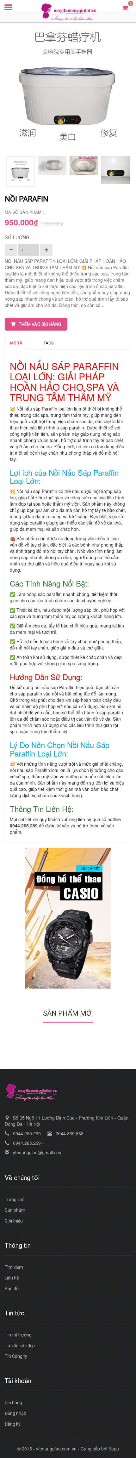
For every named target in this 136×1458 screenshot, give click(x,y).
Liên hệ (12, 1277)
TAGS (49, 343)
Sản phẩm (15, 1210)
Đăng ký (13, 1424)
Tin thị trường (18, 1334)
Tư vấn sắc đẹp (20, 1345)
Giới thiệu (14, 1220)
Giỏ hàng (13, 1402)
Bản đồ (12, 1288)
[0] (125, 7)
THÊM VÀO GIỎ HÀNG (40, 324)
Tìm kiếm (14, 1267)
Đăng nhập (15, 1413)
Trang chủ (15, 1199)
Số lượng (17, 238)
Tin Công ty (16, 1356)
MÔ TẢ (16, 343)
